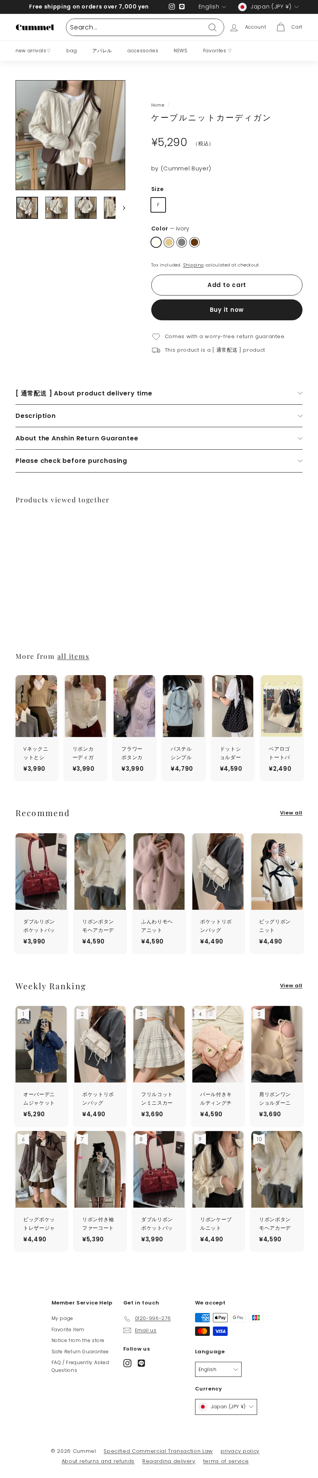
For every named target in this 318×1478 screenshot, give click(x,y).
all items (73, 655)
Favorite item (68, 1329)
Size (157, 189)
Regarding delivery (168, 1461)
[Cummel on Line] (141, 1363)
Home (157, 105)
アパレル (102, 50)
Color (170, 228)
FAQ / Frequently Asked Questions (80, 1366)
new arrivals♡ (33, 50)
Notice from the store (78, 1340)
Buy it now (227, 310)
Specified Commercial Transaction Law (158, 1451)
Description (36, 415)
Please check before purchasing (71, 460)
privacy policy (240, 1451)
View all (291, 812)
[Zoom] (70, 135)
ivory (156, 242)
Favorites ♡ (217, 50)
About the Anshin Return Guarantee (77, 438)
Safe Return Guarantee (80, 1351)
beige (169, 242)
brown (194, 242)
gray (182, 242)
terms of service (226, 1461)
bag (71, 50)
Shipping (193, 265)
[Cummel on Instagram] (127, 1363)
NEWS (181, 50)
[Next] (120, 208)
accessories (143, 50)
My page (63, 1318)
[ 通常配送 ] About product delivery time (84, 393)
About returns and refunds (98, 1461)
